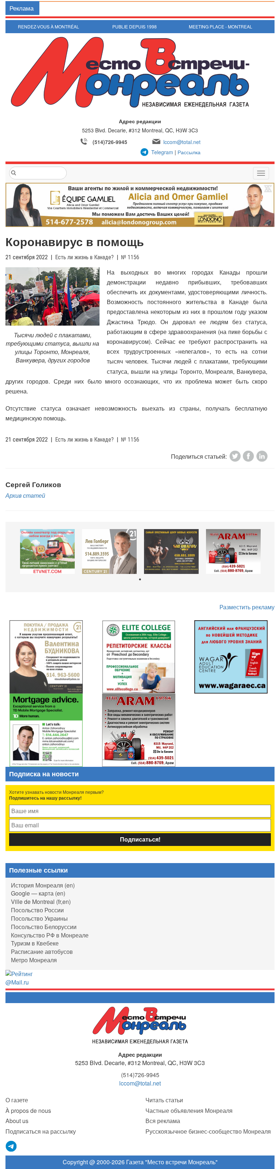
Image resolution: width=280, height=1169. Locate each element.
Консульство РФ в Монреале (50, 935)
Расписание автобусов (42, 951)
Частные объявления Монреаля (189, 1110)
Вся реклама (162, 1120)
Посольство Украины (39, 918)
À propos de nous (28, 1110)
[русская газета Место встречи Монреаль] (140, 1024)
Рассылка (189, 152)
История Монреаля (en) (43, 885)
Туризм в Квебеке (35, 943)
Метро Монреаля (34, 960)
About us (16, 1120)
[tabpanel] (47, 551)
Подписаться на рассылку (40, 1131)
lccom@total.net (182, 141)
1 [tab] (140, 579)
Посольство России (37, 910)
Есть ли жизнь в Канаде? (84, 257)
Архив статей (25, 495)
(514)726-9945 (110, 141)
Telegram (162, 152)
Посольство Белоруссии (44, 927)
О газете (16, 1100)
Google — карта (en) (38, 893)
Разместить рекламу (247, 607)
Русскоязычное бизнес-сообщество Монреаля (208, 1131)
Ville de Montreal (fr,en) (41, 901)
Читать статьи (164, 1100)
